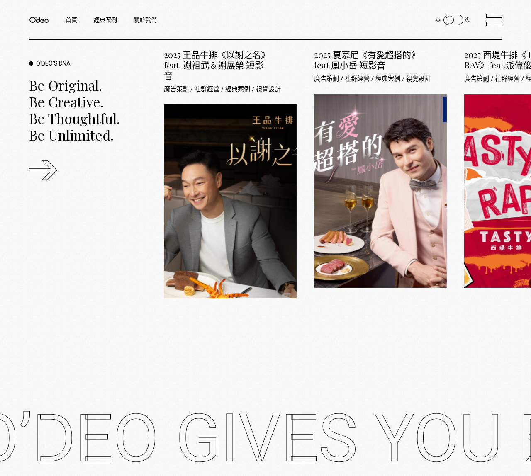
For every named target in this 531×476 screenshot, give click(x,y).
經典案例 (238, 89)
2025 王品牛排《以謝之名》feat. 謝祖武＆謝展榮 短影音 (215, 65)
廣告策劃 (177, 89)
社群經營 (208, 89)
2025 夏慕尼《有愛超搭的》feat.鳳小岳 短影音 (365, 59)
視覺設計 (268, 89)
